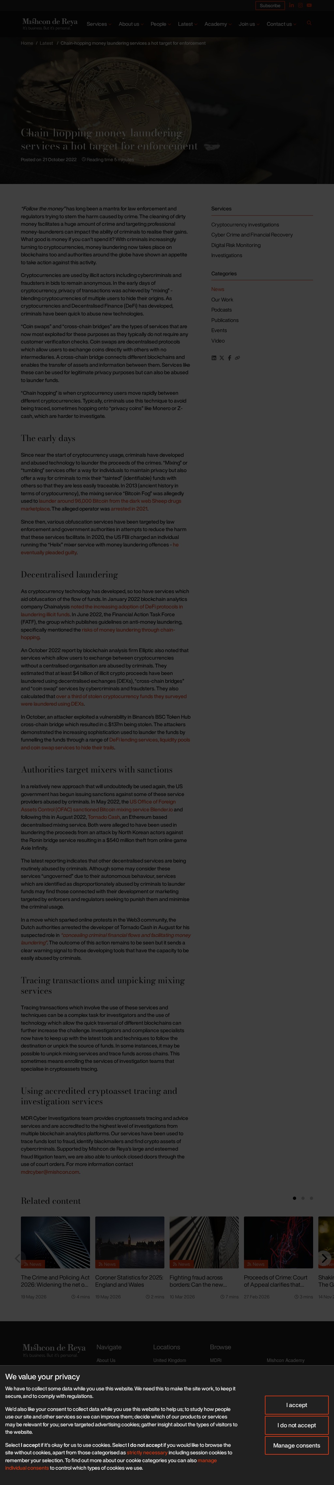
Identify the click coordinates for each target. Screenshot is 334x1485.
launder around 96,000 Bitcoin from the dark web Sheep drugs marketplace (101, 505)
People (158, 24)
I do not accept (297, 1425)
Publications (224, 320)
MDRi (215, 1360)
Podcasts (221, 310)
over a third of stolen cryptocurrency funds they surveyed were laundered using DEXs (104, 700)
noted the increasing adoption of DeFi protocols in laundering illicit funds (102, 610)
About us (129, 24)
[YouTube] (309, 5)
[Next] (323, 1258)
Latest (185, 24)
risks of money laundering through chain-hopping (98, 633)
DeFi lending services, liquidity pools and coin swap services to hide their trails (105, 743)
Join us (247, 24)
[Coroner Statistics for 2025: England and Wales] (129, 1242)
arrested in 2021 (128, 509)
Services (97, 24)
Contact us (279, 24)
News (217, 289)
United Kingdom (169, 1360)
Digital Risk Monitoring (236, 245)
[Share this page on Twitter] (221, 357)
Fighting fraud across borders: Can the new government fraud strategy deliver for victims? (203, 1288)
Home (27, 42)
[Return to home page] (49, 24)
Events (219, 330)
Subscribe (270, 5)
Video (218, 340)
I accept (296, 1405)
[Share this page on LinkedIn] (214, 357)
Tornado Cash (104, 817)
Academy (216, 24)
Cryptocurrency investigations (245, 224)
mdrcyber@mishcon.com (50, 1172)
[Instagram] (300, 5)
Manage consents (296, 1445)
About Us (106, 1360)
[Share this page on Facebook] (229, 357)
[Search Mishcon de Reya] (309, 24)
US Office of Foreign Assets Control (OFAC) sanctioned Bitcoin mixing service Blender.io (98, 805)
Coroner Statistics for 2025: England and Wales (129, 1281)
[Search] (309, 24)
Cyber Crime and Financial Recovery (252, 234)
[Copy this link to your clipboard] (237, 357)
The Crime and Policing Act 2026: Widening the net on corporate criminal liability (55, 1284)
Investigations (226, 255)
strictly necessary (147, 1452)
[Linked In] (292, 5)
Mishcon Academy (286, 1360)
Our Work (222, 299)
